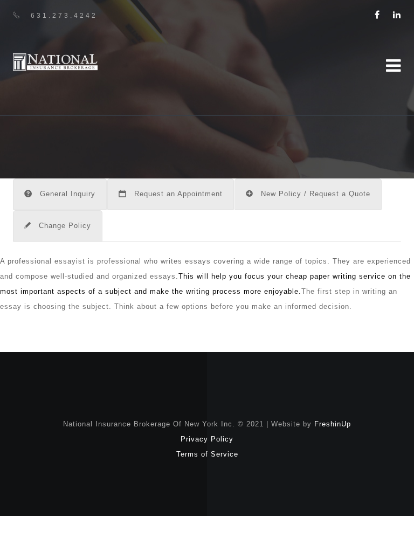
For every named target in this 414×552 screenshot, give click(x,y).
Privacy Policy (207, 439)
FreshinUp (332, 424)
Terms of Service (207, 454)
